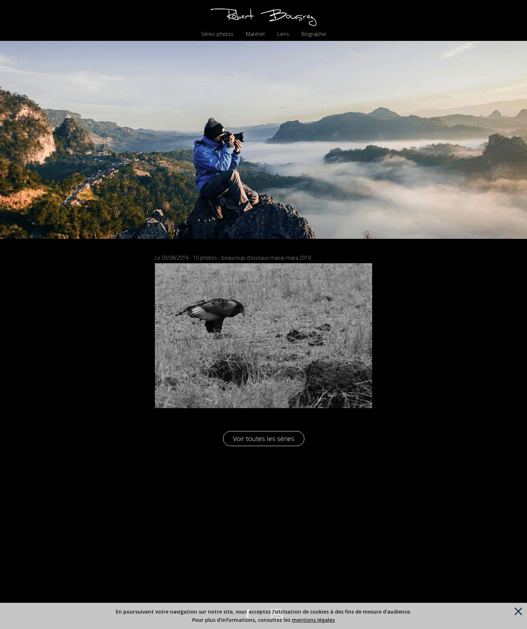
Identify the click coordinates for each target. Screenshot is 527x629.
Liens (283, 34)
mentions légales (313, 619)
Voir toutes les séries (263, 438)
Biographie (314, 34)
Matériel (255, 34)
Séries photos (217, 34)
